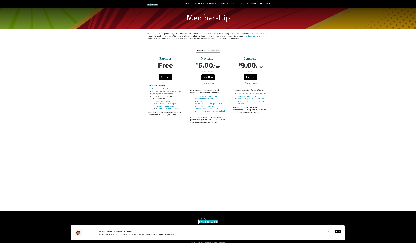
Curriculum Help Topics (166, 104)
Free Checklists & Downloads (164, 89)
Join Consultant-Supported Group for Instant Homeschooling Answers (209, 98)
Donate (254, 4)
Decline (330, 231)
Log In (267, 4)
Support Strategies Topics (167, 109)
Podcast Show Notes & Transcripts (166, 91)
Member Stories (163, 101)
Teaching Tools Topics (165, 106)
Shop (233, 4)
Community (197, 4)
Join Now (165, 77)
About (243, 4)
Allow (338, 231)
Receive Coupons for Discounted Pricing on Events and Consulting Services (251, 101)
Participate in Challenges (162, 94)
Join (186, 4)
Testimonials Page (252, 36)
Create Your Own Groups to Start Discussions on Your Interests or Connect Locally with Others (208, 106)
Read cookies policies (166, 234)
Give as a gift (208, 83)
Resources (211, 4)
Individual (201, 51)
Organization (213, 51)
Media (223, 4)
